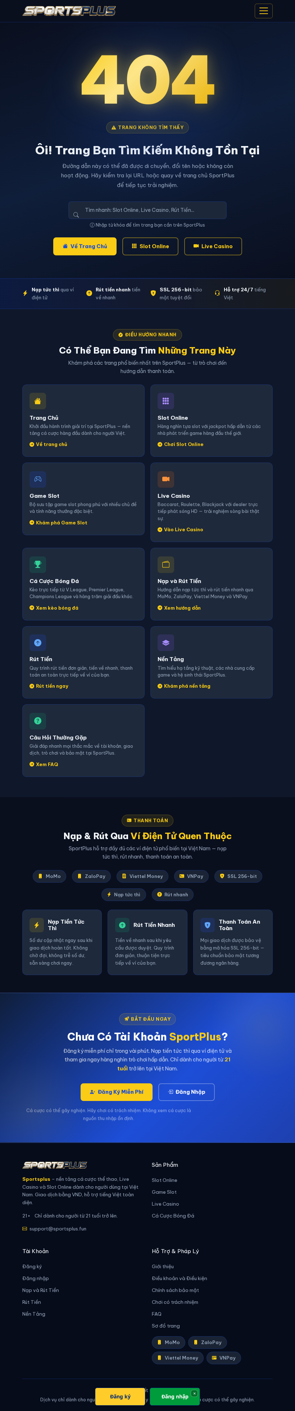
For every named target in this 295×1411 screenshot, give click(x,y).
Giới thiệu (163, 1267)
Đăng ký (32, 1267)
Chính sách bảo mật (175, 1290)
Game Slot (164, 1192)
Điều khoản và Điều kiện (179, 1278)
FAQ (157, 1314)
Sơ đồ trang (166, 1326)
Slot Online (154, 246)
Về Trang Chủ (89, 246)
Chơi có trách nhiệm (175, 1302)
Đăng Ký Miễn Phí (120, 1092)
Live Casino (217, 246)
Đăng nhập (35, 1278)
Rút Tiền (31, 1302)
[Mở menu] (264, 11)
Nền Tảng (33, 1314)
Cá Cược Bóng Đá (173, 1216)
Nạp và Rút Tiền (40, 1290)
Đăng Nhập (190, 1092)
